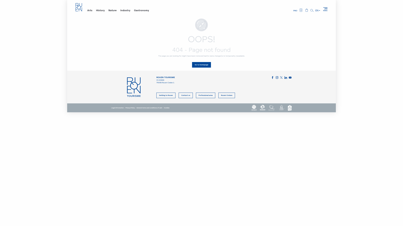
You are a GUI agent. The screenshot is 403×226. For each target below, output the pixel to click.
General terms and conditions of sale (149, 108)
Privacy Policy (130, 108)
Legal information (117, 108)
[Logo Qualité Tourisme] (271, 108)
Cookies (166, 108)
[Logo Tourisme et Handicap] (281, 108)
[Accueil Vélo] (290, 108)
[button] (312, 10)
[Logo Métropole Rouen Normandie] (254, 108)
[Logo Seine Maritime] (262, 108)
